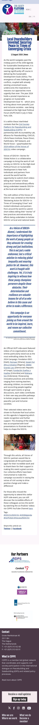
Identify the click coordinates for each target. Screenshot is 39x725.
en (30, 16)
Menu (28, 10)
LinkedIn (23, 708)
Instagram (18, 708)
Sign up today (19, 699)
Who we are (7, 715)
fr (34, 16)
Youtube (29, 708)
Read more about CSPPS (12, 680)
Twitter (7, 528)
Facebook (17, 528)
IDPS (16, 671)
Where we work (9, 718)
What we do (25, 715)
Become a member (24, 720)
